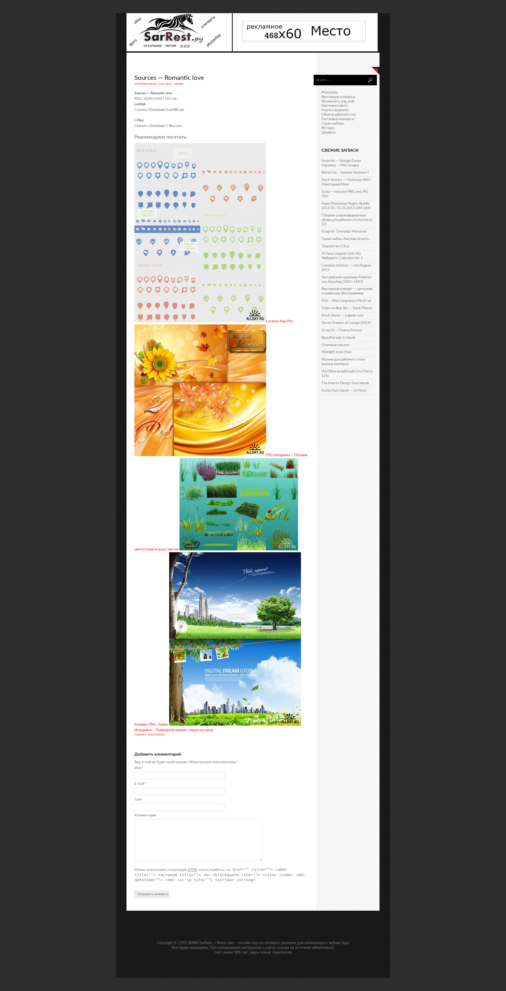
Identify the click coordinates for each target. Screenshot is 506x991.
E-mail (140, 784)
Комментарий (145, 815)
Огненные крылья (335, 345)
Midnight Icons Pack (337, 352)
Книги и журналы (335, 110)
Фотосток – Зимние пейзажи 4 (345, 172)
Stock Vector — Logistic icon (342, 315)
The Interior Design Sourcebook (345, 383)
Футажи (328, 128)
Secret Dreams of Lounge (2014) (346, 323)
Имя (138, 768)
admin (178, 84)
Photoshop (156, 734)
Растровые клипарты (338, 119)
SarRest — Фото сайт (217, 943)
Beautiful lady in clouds (339, 337)
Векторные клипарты (338, 97)
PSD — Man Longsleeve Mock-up (346, 301)
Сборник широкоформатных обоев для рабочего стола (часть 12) (347, 220)
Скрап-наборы (333, 123)
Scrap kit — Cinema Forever (342, 330)
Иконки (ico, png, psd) (338, 101)
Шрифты (328, 132)
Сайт (138, 799)
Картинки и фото (335, 105)
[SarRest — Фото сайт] (179, 50)
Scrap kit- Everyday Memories (344, 231)
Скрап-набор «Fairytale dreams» (346, 239)
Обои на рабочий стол (339, 114)
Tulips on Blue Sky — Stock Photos (347, 308)
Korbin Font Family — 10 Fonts (344, 390)
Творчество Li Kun (335, 246)
